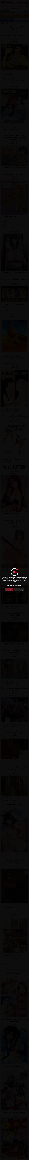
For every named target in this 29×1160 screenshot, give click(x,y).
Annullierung (19, 589)
